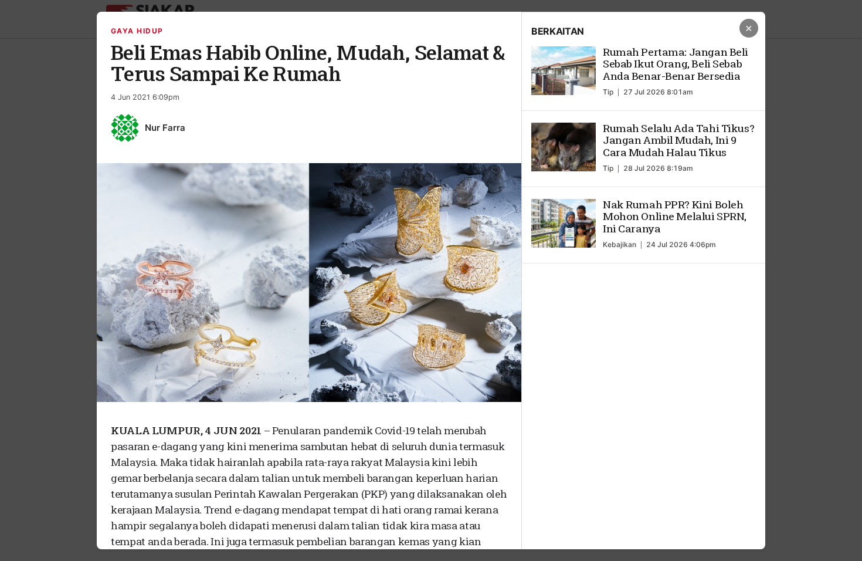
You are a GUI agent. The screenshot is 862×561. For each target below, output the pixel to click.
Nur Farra (165, 127)
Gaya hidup (137, 30)
